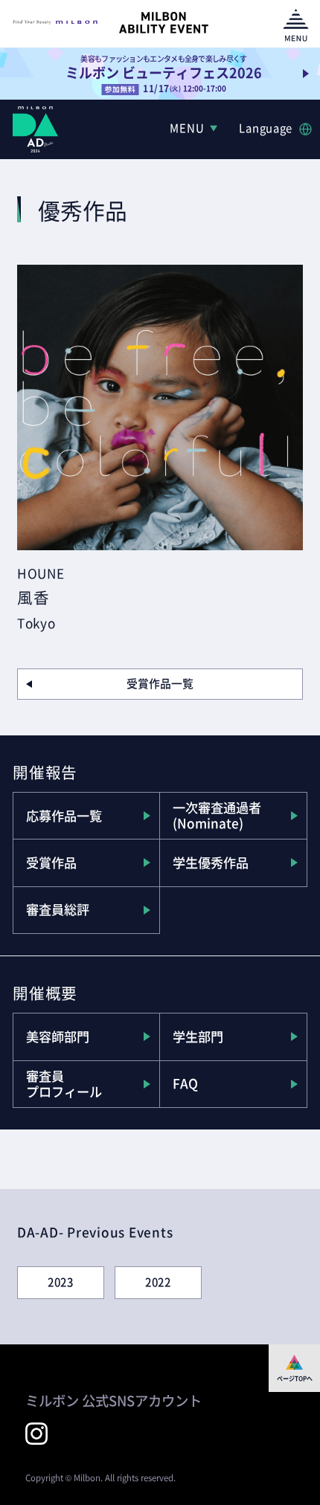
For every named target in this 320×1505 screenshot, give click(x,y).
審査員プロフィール (64, 1083)
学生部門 (198, 1036)
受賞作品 (51, 862)
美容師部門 (57, 1036)
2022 (158, 1282)
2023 (61, 1282)
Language (265, 128)
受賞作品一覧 (160, 683)
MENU (187, 128)
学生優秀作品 (211, 862)
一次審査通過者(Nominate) (217, 815)
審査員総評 (57, 909)
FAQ (185, 1083)
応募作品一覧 (64, 815)
